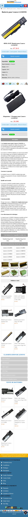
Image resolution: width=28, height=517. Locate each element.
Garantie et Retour (8, 493)
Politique (5, 468)
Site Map (5, 503)
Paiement (5, 488)
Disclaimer (6, 470)
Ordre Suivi (6, 501)
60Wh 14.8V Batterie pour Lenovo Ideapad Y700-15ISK (19, 297)
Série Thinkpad (6, 358)
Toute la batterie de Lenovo (8, 375)
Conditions (6, 465)
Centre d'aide (6, 478)
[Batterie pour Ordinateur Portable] (14, 3)
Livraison (5, 491)
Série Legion (5, 367)
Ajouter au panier (15, 56)
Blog (4, 483)
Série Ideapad (5, 362)
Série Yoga (4, 371)
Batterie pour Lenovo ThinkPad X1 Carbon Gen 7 (20, 422)
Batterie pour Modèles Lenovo (9, 379)
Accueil (4, 8)
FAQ (4, 480)
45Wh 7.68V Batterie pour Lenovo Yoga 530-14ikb (20, 345)
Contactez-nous (7, 462)
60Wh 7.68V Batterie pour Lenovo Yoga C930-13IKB (21, 400)
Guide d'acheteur (8, 475)
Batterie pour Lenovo (11, 8)
